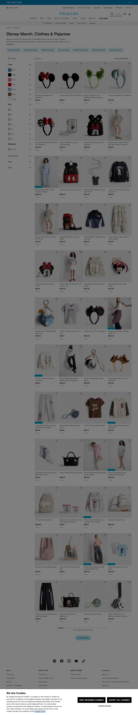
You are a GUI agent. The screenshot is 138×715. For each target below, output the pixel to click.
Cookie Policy (40, 711)
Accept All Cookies (119, 700)
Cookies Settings (104, 706)
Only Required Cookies (91, 700)
